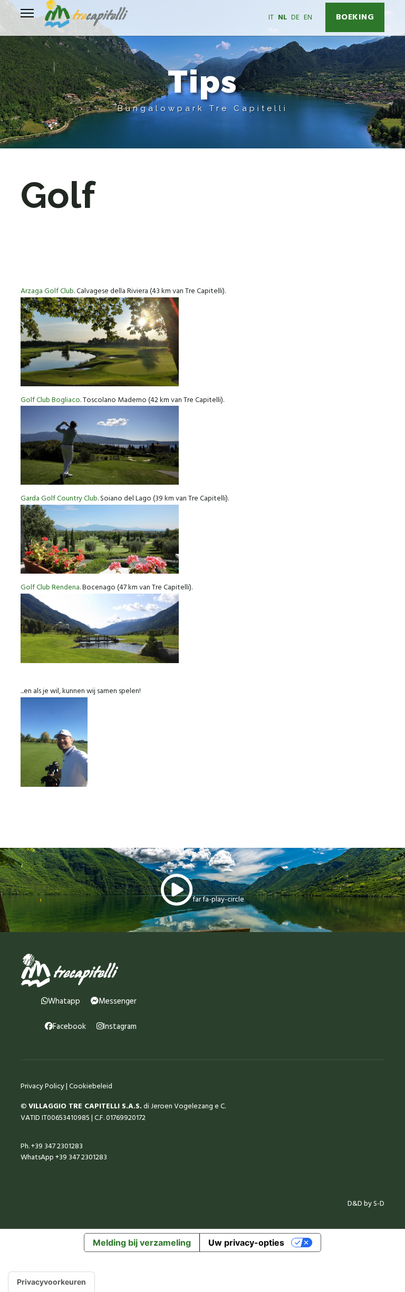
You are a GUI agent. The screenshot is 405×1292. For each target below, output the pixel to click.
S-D (378, 1204)
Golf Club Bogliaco (50, 400)
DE (295, 18)
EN (308, 18)
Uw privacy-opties (246, 1242)
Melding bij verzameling (142, 1242)
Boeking (355, 17)
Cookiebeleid (90, 1086)
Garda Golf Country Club (59, 499)
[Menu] (27, 13)
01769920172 (126, 1118)
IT (271, 18)
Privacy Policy (42, 1086)
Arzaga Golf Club (47, 291)
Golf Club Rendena (50, 588)
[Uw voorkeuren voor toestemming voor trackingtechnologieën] (51, 1282)
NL (282, 18)
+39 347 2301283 (57, 1146)
